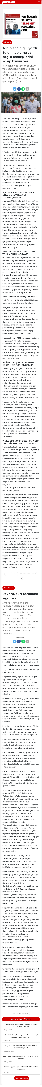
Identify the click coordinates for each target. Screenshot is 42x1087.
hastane (14, 574)
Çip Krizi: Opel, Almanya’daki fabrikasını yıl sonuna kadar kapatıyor (21, 1036)
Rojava (27, 1013)
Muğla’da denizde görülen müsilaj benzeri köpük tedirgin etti (21, 1046)
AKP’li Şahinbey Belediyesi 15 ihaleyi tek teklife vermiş (21, 1057)
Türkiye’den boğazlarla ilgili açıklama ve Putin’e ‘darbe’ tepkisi (21, 1025)
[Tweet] (15, 89)
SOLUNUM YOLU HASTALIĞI (28, 574)
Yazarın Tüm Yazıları (21, 1078)
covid (7, 574)
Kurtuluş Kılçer (17, 1013)
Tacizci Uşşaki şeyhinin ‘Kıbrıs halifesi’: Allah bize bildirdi (21, 1068)
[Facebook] (19, 89)
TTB (21, 578)
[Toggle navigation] (39, 2)
